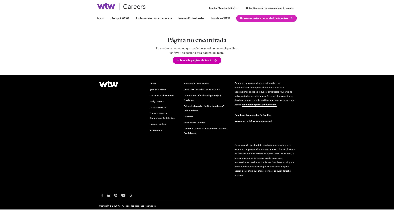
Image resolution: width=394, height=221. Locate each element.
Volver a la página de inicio (194, 60)
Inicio (100, 18)
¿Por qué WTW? (119, 18)
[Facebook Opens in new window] (102, 195)
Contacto (188, 116)
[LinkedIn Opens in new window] (108, 195)
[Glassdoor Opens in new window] (131, 195)
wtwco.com (156, 130)
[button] (224, 8)
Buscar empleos (158, 124)
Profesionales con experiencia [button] (154, 18)
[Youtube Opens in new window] (123, 195)
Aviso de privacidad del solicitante (202, 89)
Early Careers (157, 101)
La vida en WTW (220, 18)
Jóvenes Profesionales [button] (191, 18)
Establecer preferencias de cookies (253, 115)
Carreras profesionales (162, 95)
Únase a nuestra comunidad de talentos (264, 18)
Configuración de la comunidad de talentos (271, 8)
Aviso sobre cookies (194, 122)
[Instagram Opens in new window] (115, 195)
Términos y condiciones (196, 83)
